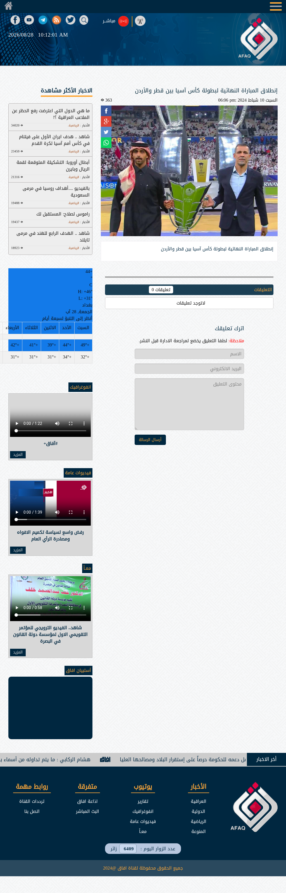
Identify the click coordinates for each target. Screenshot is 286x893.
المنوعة (198, 831)
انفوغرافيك (80, 387)
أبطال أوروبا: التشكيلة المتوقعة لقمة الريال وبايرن (53, 165)
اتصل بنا (32, 811)
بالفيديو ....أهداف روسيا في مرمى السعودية (56, 191)
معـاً (87, 568)
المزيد (18, 454)
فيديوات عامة (78, 472)
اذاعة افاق (87, 801)
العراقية (198, 801)
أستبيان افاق (78, 670)
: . (79, 125)
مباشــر (109, 21)
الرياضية (198, 821)
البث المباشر (87, 811)
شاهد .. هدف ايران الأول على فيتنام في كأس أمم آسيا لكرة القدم (54, 140)
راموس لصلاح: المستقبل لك (63, 214)
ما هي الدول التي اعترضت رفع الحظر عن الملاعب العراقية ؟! (51, 114)
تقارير (143, 801)
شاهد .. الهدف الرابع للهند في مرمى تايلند (53, 236)
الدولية (198, 811)
